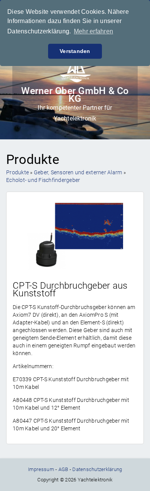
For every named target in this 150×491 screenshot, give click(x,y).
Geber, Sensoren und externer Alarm (78, 172)
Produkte (17, 172)
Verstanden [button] (75, 51)
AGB (63, 469)
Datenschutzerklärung (97, 469)
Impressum (41, 469)
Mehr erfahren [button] (93, 31)
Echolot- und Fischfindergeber (43, 180)
